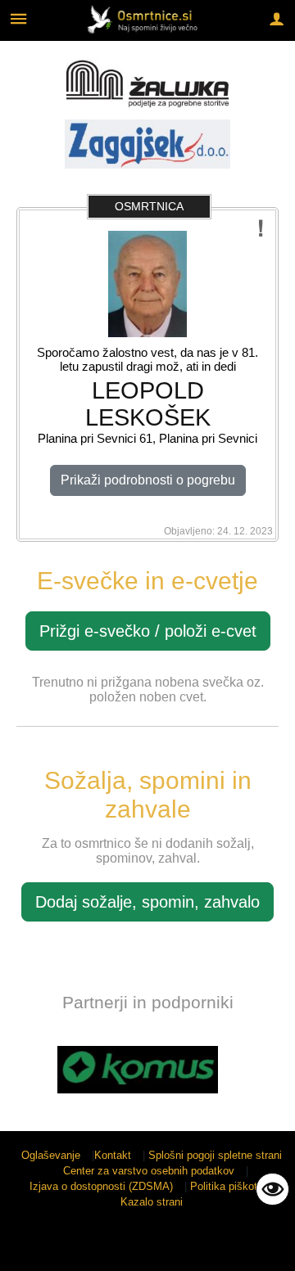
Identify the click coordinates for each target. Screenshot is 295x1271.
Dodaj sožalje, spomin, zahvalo (147, 902)
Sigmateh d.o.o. (139, 1248)
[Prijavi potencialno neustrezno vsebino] (261, 228)
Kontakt (112, 1155)
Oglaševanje (50, 1155)
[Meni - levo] (18, 18)
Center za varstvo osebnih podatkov (148, 1171)
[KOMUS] (137, 1069)
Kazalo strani (151, 1202)
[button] (27, 1072)
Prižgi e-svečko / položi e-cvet (147, 631)
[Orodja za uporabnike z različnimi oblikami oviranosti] (272, 1189)
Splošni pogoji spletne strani (215, 1155)
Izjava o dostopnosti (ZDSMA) (101, 1186)
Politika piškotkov (232, 1186)
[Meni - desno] (276, 18)
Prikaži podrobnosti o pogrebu (148, 480)
